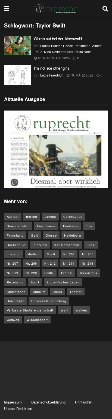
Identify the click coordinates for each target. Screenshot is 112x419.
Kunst (91, 245)
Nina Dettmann (55, 51)
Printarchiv (83, 402)
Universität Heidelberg (48, 301)
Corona (50, 216)
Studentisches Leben (62, 282)
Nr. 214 (68, 263)
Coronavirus (73, 216)
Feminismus (46, 226)
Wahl (64, 310)
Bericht (31, 216)
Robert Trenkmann (77, 45)
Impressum (13, 402)
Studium (39, 291)
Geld (34, 235)
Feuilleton (70, 226)
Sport (35, 282)
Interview (40, 245)
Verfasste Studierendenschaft (30, 310)
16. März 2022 (81, 75)
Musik (51, 254)
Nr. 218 (87, 263)
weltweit (13, 319)
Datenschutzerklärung (48, 402)
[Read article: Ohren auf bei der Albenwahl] (17, 45)
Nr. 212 (50, 263)
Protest (67, 273)
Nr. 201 (69, 254)
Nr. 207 (12, 263)
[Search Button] (105, 8)
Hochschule (16, 245)
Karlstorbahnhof (66, 245)
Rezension (15, 282)
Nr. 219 (12, 273)
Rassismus (88, 273)
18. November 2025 (53, 58)
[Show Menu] (6, 8)
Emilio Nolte (83, 51)
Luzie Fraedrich (51, 75)
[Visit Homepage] (56, 8)
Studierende (16, 291)
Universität (15, 301)
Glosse (51, 235)
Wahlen (81, 310)
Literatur (13, 254)
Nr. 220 (31, 273)
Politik (49, 273)
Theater (76, 291)
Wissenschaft (37, 319)
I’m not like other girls (52, 68)
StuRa (57, 291)
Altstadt (13, 216)
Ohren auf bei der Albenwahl (58, 38)
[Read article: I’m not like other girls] (17, 75)
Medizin (33, 254)
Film (89, 226)
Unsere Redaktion (18, 408)
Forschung (15, 235)
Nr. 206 (88, 254)
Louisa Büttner (50, 45)
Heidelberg (72, 235)
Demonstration (18, 226)
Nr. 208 (31, 263)
